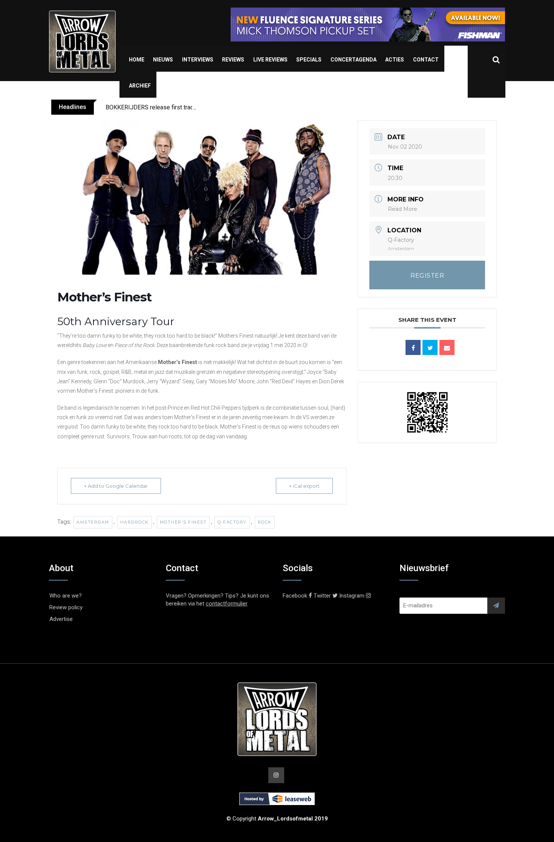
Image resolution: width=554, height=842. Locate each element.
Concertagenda (353, 60)
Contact (426, 60)
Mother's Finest (183, 522)
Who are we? (65, 595)
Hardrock (134, 522)
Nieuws (163, 60)
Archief (140, 86)
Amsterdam (93, 522)
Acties (394, 60)
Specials (308, 60)
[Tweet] (430, 347)
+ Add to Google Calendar (116, 486)
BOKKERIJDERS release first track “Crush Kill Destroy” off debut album (199, 107)
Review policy (66, 607)
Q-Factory (232, 522)
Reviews (233, 60)
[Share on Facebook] (413, 347)
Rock (265, 522)
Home (136, 60)
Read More (402, 209)
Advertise (61, 619)
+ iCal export (304, 486)
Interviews (197, 60)
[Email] (447, 347)
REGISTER (427, 275)
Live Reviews (270, 60)
